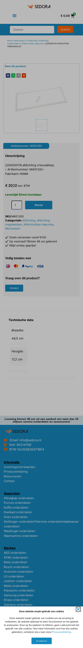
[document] (41, 324)
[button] (78, 609)
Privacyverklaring (61, 631)
